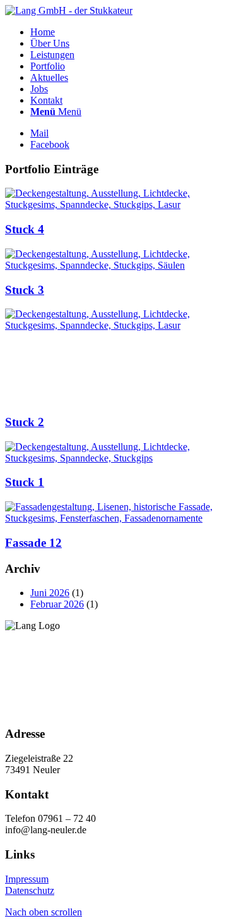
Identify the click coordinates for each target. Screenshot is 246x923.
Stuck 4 (24, 229)
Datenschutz (29, 890)
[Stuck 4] (123, 204)
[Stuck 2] (99, 325)
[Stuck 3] (123, 265)
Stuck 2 (24, 422)
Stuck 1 (24, 482)
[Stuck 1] (123, 458)
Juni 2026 (49, 592)
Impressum (27, 879)
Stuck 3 (24, 289)
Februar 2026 (57, 604)
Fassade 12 (33, 542)
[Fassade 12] (123, 518)
